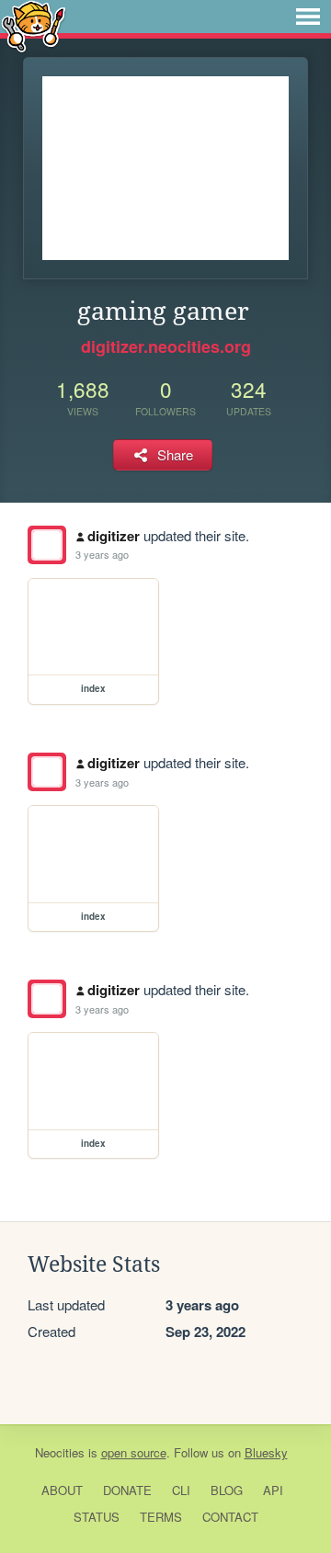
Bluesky (266, 1452)
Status (97, 1516)
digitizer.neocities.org (166, 346)
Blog (227, 1490)
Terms (161, 1516)
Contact (230, 1516)
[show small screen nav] (308, 16)
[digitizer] (47, 545)
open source (133, 1452)
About (62, 1490)
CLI (181, 1490)
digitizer (113, 536)
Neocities (60, 1452)
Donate (127, 1490)
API (273, 1490)
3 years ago (102, 554)
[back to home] (33, 25)
